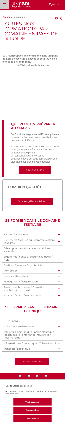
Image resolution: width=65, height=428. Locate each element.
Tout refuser (32, 418)
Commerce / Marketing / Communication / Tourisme (29, 241)
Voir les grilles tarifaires (32, 201)
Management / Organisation (21, 281)
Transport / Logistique (17, 348)
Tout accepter (32, 402)
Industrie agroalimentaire (19, 326)
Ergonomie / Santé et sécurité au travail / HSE (28, 258)
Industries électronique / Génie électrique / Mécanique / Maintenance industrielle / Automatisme (29, 334)
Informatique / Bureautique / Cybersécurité (30, 343)
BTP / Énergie (12, 321)
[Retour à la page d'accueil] (20, 5)
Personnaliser (33, 410)
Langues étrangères (16, 276)
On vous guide (35, 169)
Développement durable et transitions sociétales (27, 250)
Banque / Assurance (16, 234)
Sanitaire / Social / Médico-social (23, 295)
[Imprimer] (56, 18)
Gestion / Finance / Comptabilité (23, 265)
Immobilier (10, 270)
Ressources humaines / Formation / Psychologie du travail (25, 289)
